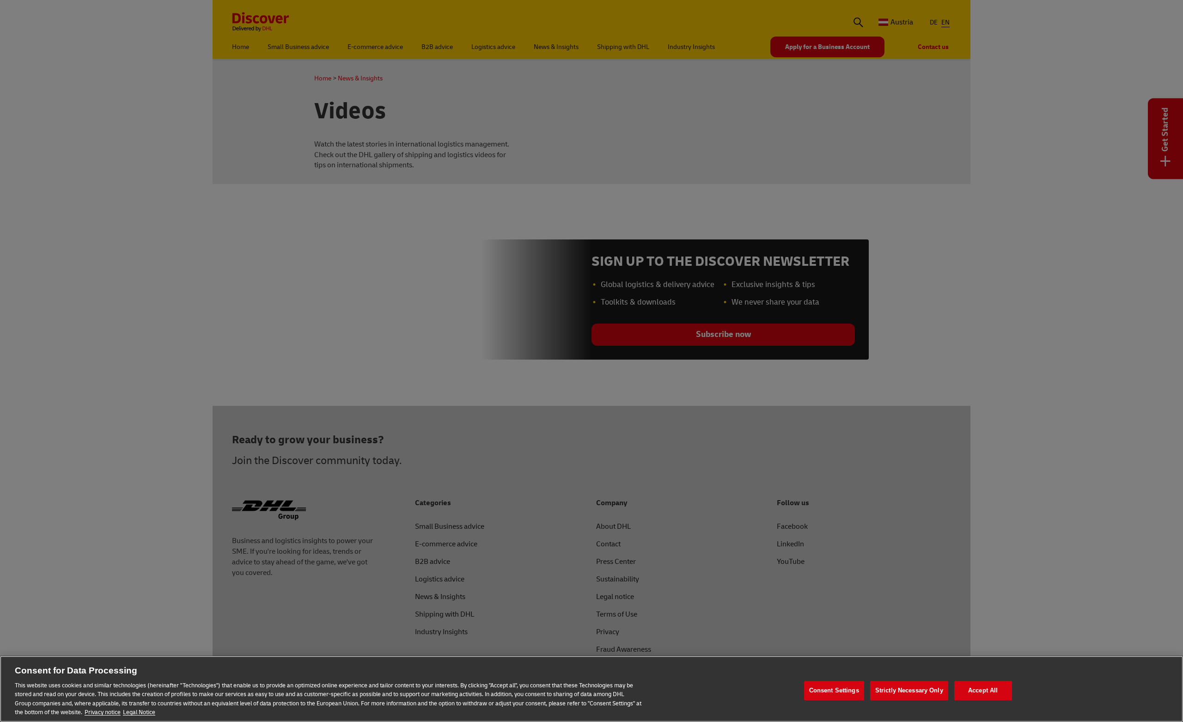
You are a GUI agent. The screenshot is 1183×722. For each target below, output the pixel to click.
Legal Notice (139, 712)
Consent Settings (834, 690)
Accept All (983, 690)
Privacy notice (103, 712)
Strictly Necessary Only (909, 690)
